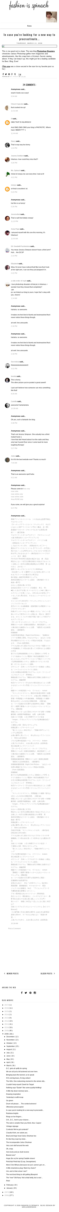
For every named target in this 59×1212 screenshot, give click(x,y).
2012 (7, 1021)
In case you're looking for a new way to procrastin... (25, 1110)
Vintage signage (12, 1126)
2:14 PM (14, 256)
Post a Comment (14, 929)
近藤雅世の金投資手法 (19, 880)
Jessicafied (15, 214)
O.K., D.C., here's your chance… (18, 1120)
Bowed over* (11, 1155)
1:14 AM (14, 298)
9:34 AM (14, 96)
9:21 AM (14, 478)
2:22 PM (14, 273)
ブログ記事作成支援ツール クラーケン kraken (29, 741)
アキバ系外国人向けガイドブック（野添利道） (28, 894)
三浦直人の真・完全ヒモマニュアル (24, 725)
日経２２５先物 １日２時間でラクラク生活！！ (29, 843)
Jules (13, 456)
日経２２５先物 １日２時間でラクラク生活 (27, 717)
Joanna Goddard (17, 156)
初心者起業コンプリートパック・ (23, 746)
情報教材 (14, 633)
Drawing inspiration (13, 1094)
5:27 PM (14, 448)
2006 (7, 1195)
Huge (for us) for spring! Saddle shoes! (20, 1158)
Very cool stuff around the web (17, 1145)
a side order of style (19, 281)
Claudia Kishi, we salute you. (17, 1133)
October (9, 1043)
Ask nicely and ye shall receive (17, 1152)
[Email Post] (19, 74)
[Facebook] (22, 992)
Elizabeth (15, 264)
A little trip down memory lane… (18, 1091)
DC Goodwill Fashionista (20, 246)
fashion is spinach (30, 1205)
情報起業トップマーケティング (22, 727)
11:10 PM (14, 221)
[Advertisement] (29, 950)
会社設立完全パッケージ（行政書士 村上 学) (28, 588)
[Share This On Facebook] (3, 74)
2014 (7, 1015)
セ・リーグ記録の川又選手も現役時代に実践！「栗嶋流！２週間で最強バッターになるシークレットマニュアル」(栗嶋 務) (30, 706)
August (9, 1049)
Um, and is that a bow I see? (16, 1171)
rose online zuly (17, 494)
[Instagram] (34, 992)
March (9, 1065)
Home (29, 26)
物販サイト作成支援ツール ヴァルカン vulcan (29, 691)
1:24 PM (14, 148)
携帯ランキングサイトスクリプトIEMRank (27, 569)
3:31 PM (14, 369)
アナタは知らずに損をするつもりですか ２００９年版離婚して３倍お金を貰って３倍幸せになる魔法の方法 (30, 838)
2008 (7, 1034)
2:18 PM (14, 326)
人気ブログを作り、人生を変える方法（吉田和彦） (30, 743)
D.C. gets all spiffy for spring (16, 1068)
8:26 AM (14, 394)
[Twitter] (25, 992)
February (10, 1185)
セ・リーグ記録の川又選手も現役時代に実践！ (28, 878)
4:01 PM (14, 177)
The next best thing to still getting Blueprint (22, 1174)
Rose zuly (26, 489)
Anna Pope (15, 229)
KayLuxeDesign (29, 1207)
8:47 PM (14, 508)
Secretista (15, 362)
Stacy (13, 141)
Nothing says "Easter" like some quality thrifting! (23, 1088)
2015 (7, 1011)
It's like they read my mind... (16, 1139)
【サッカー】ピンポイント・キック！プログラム (29, 622)
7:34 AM (14, 463)
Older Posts (47, 973)
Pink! (8, 1181)
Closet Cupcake (17, 104)
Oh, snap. (9, 1149)
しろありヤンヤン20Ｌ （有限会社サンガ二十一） (29, 546)
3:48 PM (14, 423)
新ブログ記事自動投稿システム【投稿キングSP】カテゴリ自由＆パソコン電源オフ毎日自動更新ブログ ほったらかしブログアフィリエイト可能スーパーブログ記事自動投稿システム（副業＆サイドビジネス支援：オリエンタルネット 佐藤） (30, 659)
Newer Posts (12, 973)
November (10, 1040)
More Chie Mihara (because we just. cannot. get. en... (26, 1165)
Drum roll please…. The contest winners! (21, 1104)
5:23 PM (14, 192)
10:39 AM (14, 408)
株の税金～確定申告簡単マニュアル (24, 577)
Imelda (14, 376)
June (8, 1056)
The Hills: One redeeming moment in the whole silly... (26, 1081)
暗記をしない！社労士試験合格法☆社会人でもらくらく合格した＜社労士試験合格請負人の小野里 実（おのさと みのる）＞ (30, 564)
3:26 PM (14, 163)
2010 (7, 1027)
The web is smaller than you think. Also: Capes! (23, 1123)
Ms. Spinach (16, 170)
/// (12, 119)
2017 (7, 1005)
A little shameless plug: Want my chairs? (21, 1168)
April (8, 1062)
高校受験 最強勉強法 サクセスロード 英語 (28, 886)
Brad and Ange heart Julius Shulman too (21, 1136)
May (8, 1059)
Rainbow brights (12, 1113)
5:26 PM (14, 207)
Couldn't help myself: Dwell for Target (20, 1084)
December (10, 1037)
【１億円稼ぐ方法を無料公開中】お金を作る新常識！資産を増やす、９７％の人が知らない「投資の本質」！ (30, 914)
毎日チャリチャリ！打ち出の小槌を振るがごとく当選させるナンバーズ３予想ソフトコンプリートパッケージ (30, 685)
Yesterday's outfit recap (14, 1097)
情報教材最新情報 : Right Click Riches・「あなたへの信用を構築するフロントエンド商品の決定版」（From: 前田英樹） (31, 767)
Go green (9, 1101)
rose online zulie (17, 497)
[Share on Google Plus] (12, 74)
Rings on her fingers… (14, 1117)
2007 (7, 1192)
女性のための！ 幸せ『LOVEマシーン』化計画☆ (29, 883)
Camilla (14, 401)
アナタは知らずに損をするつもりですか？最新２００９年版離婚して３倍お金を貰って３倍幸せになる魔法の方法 (30, 648)
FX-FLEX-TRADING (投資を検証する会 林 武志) (30, 559)
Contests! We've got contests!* (17, 1129)
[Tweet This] (6, 74)
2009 (7, 1031)
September (10, 1046)
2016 (7, 1008)
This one (6, 66)
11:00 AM (14, 239)
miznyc (14, 185)
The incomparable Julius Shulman (19, 1142)
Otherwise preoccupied (14, 1107)
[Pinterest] (30, 992)
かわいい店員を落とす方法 (21, 585)
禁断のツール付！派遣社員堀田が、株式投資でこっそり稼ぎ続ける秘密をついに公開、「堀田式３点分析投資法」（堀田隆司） (30, 627)
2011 (7, 1024)
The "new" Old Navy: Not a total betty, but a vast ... (24, 1178)
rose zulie (14, 491)
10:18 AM (14, 923)
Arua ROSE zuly (17, 499)
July (8, 1053)
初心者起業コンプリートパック (22, 857)
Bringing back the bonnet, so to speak (20, 1075)
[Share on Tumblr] (15, 74)
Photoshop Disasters (46, 51)
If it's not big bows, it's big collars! (18, 1078)
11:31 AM (14, 111)
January (9, 1188)
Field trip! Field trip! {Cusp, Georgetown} (21, 1162)
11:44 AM (14, 133)
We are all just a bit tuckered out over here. (22, 1072)
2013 (7, 1018)
